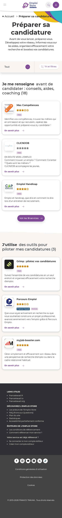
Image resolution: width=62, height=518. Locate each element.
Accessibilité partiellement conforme (26, 421)
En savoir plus (23, 130)
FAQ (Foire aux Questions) (21, 412)
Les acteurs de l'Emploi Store (22, 410)
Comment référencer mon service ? (25, 432)
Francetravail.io (16, 398)
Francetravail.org (17, 401)
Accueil (10, 16)
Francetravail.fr (16, 395)
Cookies (31, 485)
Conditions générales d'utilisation (31, 469)
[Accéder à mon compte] (56, 5)
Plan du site (14, 415)
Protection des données (31, 477)
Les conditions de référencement (24, 429)
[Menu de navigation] (4, 4)
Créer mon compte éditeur (21, 444)
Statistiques (14, 418)
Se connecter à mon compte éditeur (26, 441)
